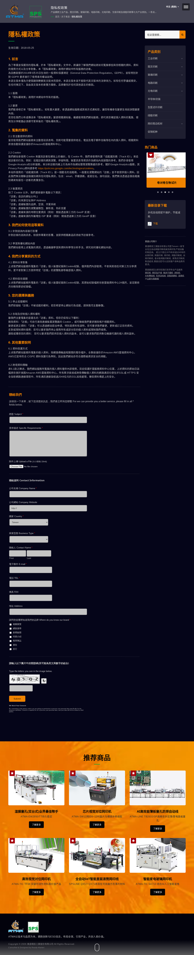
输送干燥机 (168, 273)
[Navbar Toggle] (186, 6)
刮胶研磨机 (172, 276)
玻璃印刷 (152, 74)
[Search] (182, 35)
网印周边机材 (155, 123)
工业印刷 (152, 58)
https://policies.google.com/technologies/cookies (65, 168)
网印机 (148, 273)
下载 (155, 223)
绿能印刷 (152, 115)
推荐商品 (97, 757)
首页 (57, 16)
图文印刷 (152, 66)
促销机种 (152, 131)
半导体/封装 (154, 99)
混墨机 (181, 276)
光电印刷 (152, 91)
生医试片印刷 (155, 107)
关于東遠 (65, 16)
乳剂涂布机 (161, 276)
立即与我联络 (153, 279)
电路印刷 (152, 83)
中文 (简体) (171, 7)
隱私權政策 (77, 16)
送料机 (177, 273)
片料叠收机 (150, 276)
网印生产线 (157, 273)
